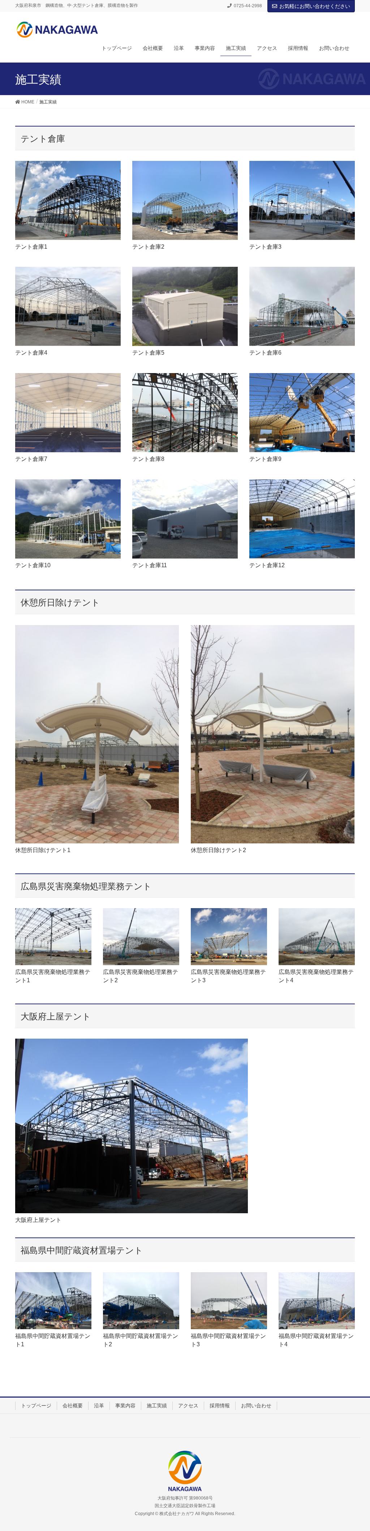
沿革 (99, 1405)
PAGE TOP (354, 1478)
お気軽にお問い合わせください (314, 6)
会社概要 (73, 1405)
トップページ (36, 1405)
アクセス (188, 1405)
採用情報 (220, 1405)
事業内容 (125, 1405)
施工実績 (157, 1405)
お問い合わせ (256, 1405)
